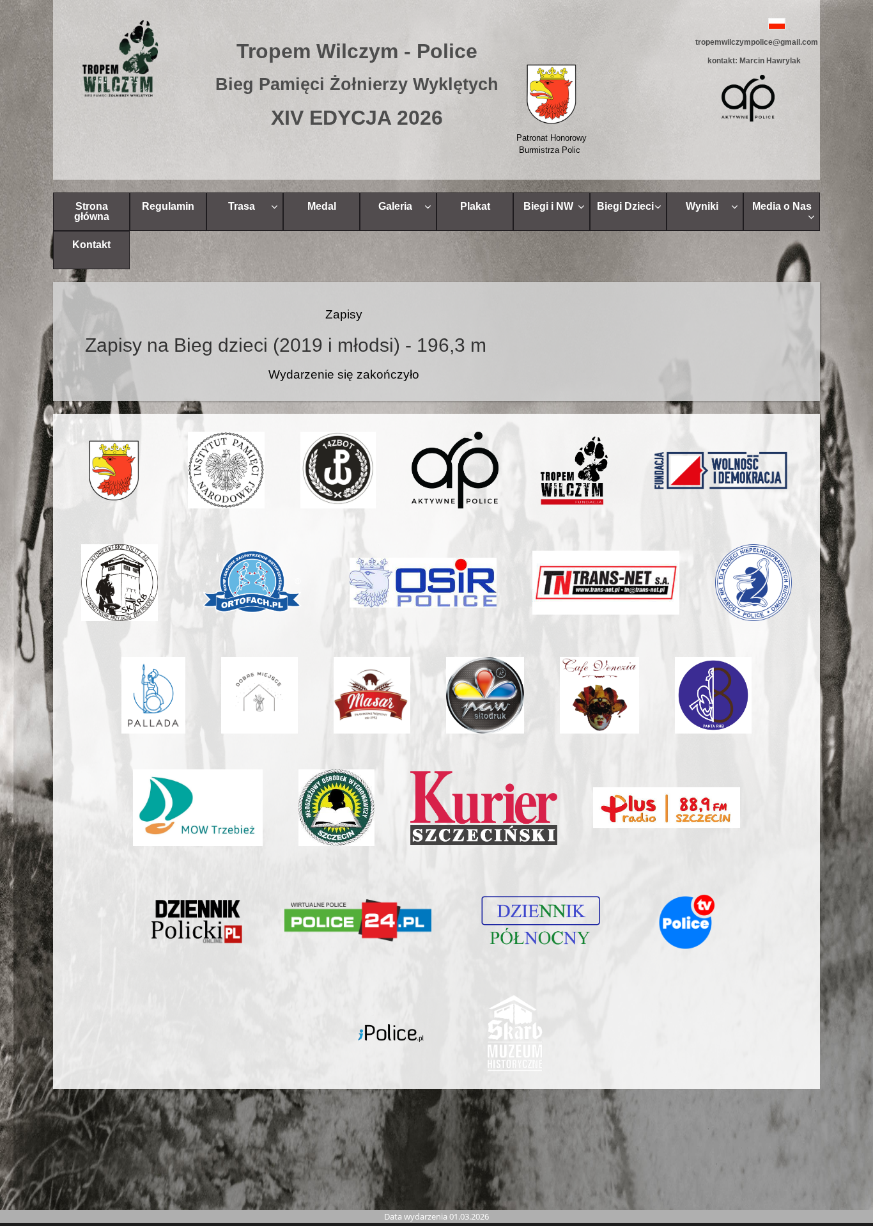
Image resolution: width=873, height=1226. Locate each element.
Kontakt (91, 244)
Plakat (475, 206)
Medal (321, 206)
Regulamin (168, 206)
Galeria (395, 206)
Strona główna (91, 211)
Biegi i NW (548, 206)
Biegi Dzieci (625, 206)
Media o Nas (782, 206)
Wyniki (702, 206)
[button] (748, 23)
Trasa (241, 206)
